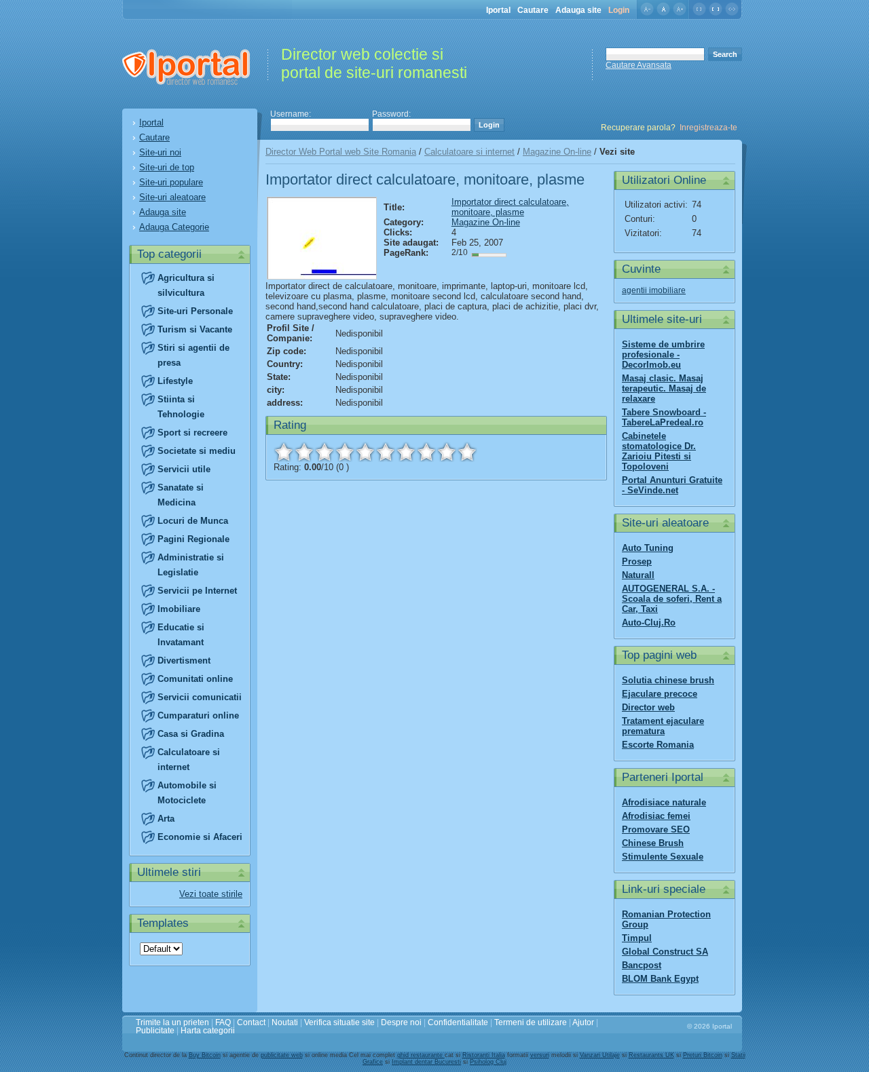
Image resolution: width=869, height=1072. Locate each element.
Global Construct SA (665, 951)
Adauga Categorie (174, 227)
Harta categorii (208, 1031)
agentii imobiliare (654, 290)
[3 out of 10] (324, 452)
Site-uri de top (166, 167)
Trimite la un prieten (172, 1022)
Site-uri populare (171, 182)
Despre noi (401, 1022)
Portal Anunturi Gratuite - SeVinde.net (672, 485)
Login (618, 10)
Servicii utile (184, 469)
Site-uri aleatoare (172, 197)
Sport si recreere (192, 432)
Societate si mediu (197, 451)
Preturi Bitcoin (702, 1055)
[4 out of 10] (345, 452)
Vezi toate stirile (210, 894)
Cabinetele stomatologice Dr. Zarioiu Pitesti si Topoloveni (659, 451)
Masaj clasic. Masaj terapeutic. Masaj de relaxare (664, 388)
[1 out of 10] (284, 452)
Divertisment (184, 660)
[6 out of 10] (385, 452)
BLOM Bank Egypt (660, 979)
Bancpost (641, 965)
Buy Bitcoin (205, 1055)
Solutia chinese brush (668, 680)
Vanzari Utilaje (600, 1055)
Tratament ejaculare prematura (663, 726)
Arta (166, 818)
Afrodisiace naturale (664, 802)
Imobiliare (179, 609)
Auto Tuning (647, 548)
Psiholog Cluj (488, 1061)
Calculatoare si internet (469, 152)
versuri (539, 1055)
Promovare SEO (656, 829)
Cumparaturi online (198, 715)
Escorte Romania (658, 745)
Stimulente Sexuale (662, 856)
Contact (251, 1022)
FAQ (223, 1022)
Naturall (638, 575)
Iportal (498, 10)
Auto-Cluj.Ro (649, 622)
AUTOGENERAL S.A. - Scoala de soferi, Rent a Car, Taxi (672, 598)
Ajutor (583, 1022)
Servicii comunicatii (200, 697)
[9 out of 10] (447, 452)
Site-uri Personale (195, 311)
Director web (648, 707)
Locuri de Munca (193, 521)
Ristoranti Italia (483, 1055)
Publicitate (155, 1031)
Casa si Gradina (191, 734)
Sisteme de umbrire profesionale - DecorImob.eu (663, 354)
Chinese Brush (653, 843)
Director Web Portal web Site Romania (340, 152)
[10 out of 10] (467, 452)
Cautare (533, 10)
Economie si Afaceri (200, 837)
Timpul (637, 938)
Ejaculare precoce (659, 694)
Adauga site (578, 10)
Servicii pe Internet (197, 591)
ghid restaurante (421, 1055)
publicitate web (282, 1055)
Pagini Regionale (193, 539)
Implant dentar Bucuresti (426, 1061)
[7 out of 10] (406, 452)
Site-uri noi (160, 152)
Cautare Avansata (638, 65)
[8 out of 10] (426, 452)
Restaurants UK (651, 1055)
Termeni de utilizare (530, 1022)
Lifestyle (175, 381)
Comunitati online (195, 679)
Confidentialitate (458, 1022)
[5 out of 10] (365, 452)
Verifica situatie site (339, 1022)
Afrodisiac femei (656, 816)
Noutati (285, 1022)
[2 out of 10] (304, 452)
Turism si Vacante (195, 329)
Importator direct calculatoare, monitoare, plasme (510, 207)
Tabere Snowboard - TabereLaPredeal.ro (664, 417)
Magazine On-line (557, 152)
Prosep (637, 561)
